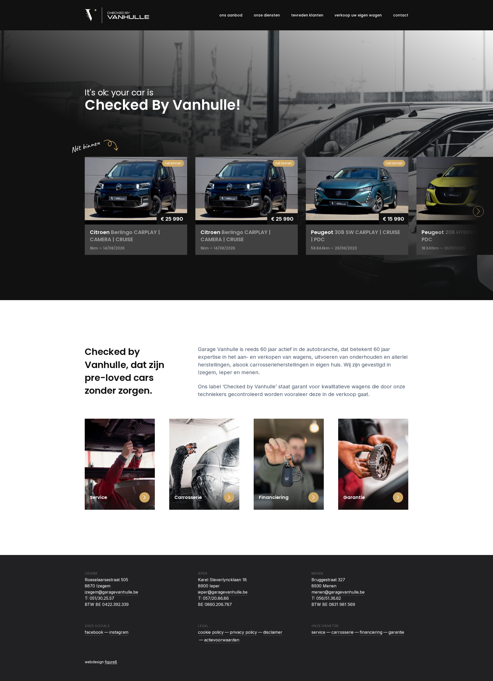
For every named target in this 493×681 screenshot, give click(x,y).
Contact (400, 15)
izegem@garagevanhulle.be (111, 592)
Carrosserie (342, 632)
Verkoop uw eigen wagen (358, 15)
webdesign (101, 662)
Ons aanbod (230, 15)
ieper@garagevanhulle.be (223, 592)
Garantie (396, 632)
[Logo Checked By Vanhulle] (117, 15)
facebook (94, 632)
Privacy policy (243, 632)
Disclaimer (272, 632)
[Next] (478, 211)
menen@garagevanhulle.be (338, 592)
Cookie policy (211, 632)
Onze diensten (267, 15)
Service (318, 632)
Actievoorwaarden (221, 639)
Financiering (371, 632)
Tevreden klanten (307, 15)
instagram (118, 632)
